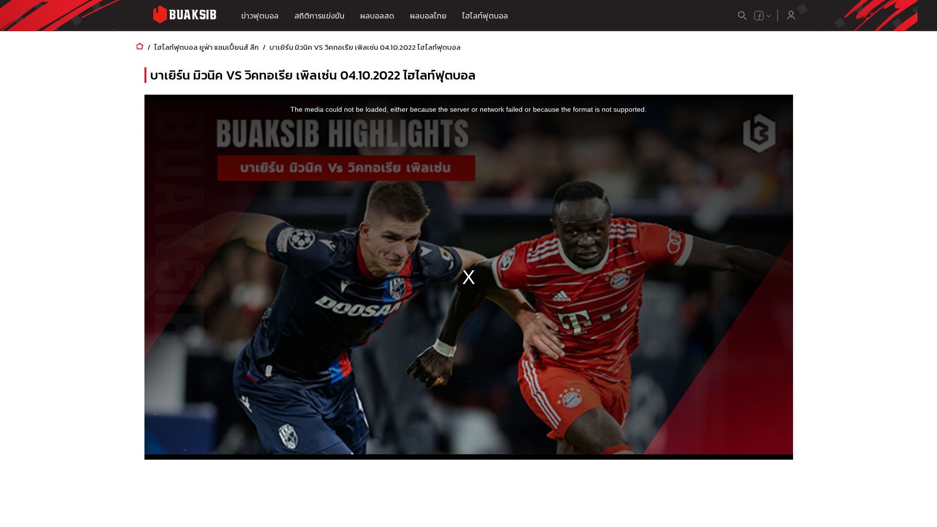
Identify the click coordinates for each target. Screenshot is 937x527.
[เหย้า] (139, 47)
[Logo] (184, 15)
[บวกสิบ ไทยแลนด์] (759, 15)
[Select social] (763, 15)
